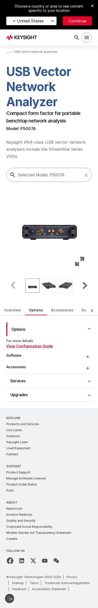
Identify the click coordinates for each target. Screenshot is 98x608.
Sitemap (18, 583)
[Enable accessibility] (9, 598)
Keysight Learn (17, 442)
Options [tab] (36, 310)
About (12, 502)
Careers (12, 539)
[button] (86, 175)
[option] (32, 285)
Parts (10, 490)
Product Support (18, 472)
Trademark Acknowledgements (67, 583)
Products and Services (22, 424)
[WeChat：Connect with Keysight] (56, 560)
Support (13, 466)
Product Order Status (21, 484)
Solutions (13, 436)
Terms (34, 583)
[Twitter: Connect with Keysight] (33, 560)
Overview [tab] (12, 310)
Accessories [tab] (62, 310)
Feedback (19, 589)
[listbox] (49, 285)
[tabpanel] (49, 362)
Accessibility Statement (49, 589)
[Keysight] (23, 37)
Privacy (72, 577)
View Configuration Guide (29, 346)
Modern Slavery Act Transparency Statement (38, 533)
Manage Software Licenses (26, 478)
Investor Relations (19, 514)
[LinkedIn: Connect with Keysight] (21, 560)
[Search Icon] (77, 37)
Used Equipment (18, 448)
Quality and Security (20, 520)
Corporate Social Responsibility (29, 527)
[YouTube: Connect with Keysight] (44, 560)
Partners (12, 454)
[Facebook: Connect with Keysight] (10, 560)
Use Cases (14, 430)
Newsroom (14, 508)
